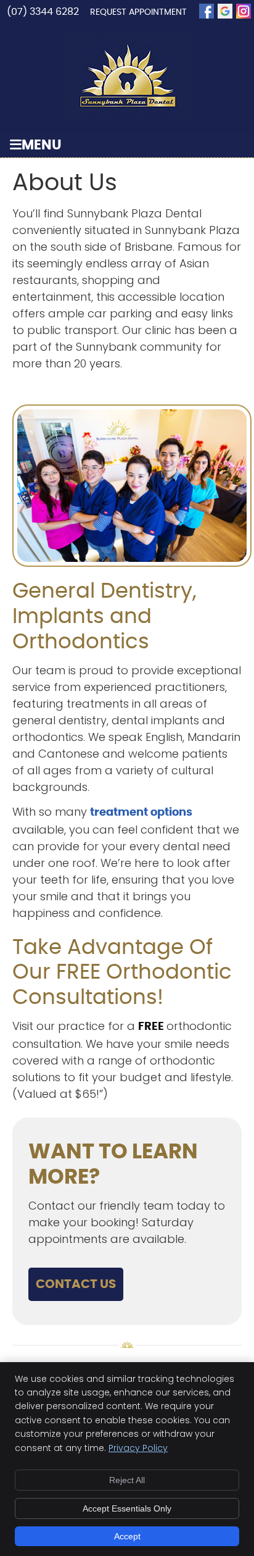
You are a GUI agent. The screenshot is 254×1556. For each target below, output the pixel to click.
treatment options (141, 812)
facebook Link (206, 11)
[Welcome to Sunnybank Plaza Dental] (126, 115)
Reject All (127, 1480)
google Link (225, 11)
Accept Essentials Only (127, 1508)
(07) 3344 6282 (44, 12)
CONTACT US (76, 1284)
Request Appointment (138, 12)
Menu (42, 145)
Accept (127, 1536)
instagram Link (243, 11)
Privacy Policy (138, 1448)
